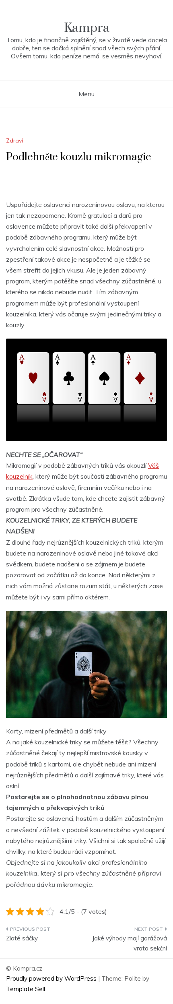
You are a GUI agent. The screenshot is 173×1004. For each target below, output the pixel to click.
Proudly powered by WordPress (52, 978)
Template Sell (25, 989)
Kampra (86, 28)
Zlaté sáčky (22, 938)
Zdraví (14, 140)
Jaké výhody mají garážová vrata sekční (129, 943)
